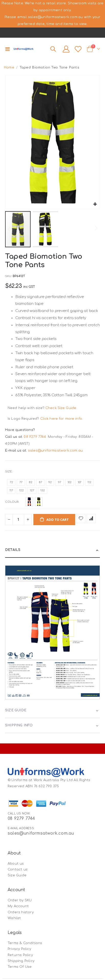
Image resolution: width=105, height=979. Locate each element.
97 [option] (59, 482)
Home (9, 67)
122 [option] (21, 490)
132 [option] (42, 490)
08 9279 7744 (35, 437)
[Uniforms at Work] (23, 49)
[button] (95, 204)
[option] (29, 501)
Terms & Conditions (25, 943)
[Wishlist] (78, 49)
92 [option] (50, 482)
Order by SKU (20, 900)
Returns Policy (20, 955)
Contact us (18, 869)
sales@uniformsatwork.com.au (55, 450)
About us (16, 863)
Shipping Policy (21, 961)
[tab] (52, 550)
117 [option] (11, 490)
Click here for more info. (61, 418)
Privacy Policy (19, 949)
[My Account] (66, 49)
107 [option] (79, 482)
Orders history (21, 912)
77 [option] (20, 482)
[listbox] (52, 487)
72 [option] (11, 482)
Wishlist (14, 918)
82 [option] (30, 482)
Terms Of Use (20, 967)
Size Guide (17, 875)
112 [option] (89, 482)
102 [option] (70, 482)
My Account (18, 906)
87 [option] (40, 482)
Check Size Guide (60, 408)
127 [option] (32, 490)
